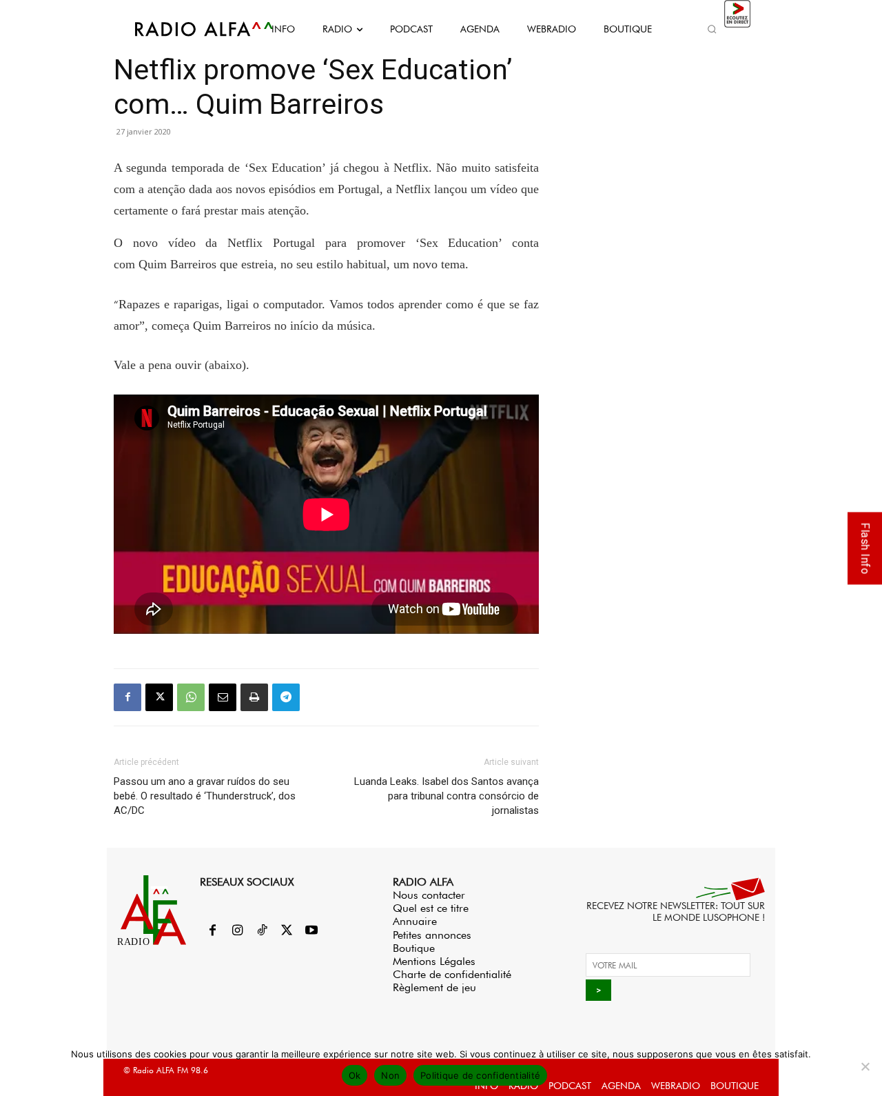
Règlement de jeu (434, 987)
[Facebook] (127, 697)
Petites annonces (432, 934)
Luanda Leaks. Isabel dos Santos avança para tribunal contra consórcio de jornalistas (446, 796)
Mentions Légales (434, 961)
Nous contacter (429, 894)
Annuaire (415, 921)
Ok (355, 1075)
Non (390, 1075)
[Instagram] (237, 931)
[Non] (865, 1066)
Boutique (414, 948)
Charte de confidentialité (452, 974)
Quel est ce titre (431, 908)
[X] (159, 697)
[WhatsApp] (191, 697)
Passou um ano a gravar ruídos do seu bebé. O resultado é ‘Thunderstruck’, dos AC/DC (205, 796)
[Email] (222, 697)
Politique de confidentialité (480, 1075)
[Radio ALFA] (188, 29)
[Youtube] (311, 931)
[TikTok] (261, 931)
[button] (712, 29)
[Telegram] (286, 697)
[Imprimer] (254, 697)
